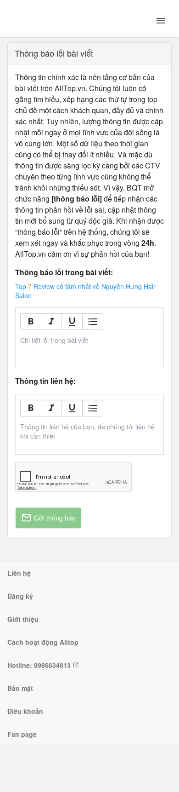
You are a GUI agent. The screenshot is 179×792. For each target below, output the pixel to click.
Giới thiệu (23, 619)
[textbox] (90, 340)
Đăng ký (20, 596)
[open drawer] (161, 21)
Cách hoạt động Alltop (42, 642)
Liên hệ (19, 573)
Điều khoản (25, 711)
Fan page (22, 734)
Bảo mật (20, 688)
